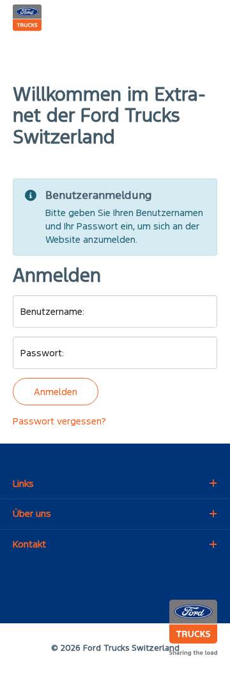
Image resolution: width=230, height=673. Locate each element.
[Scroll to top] (203, 646)
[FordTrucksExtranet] (27, 20)
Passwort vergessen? (59, 421)
